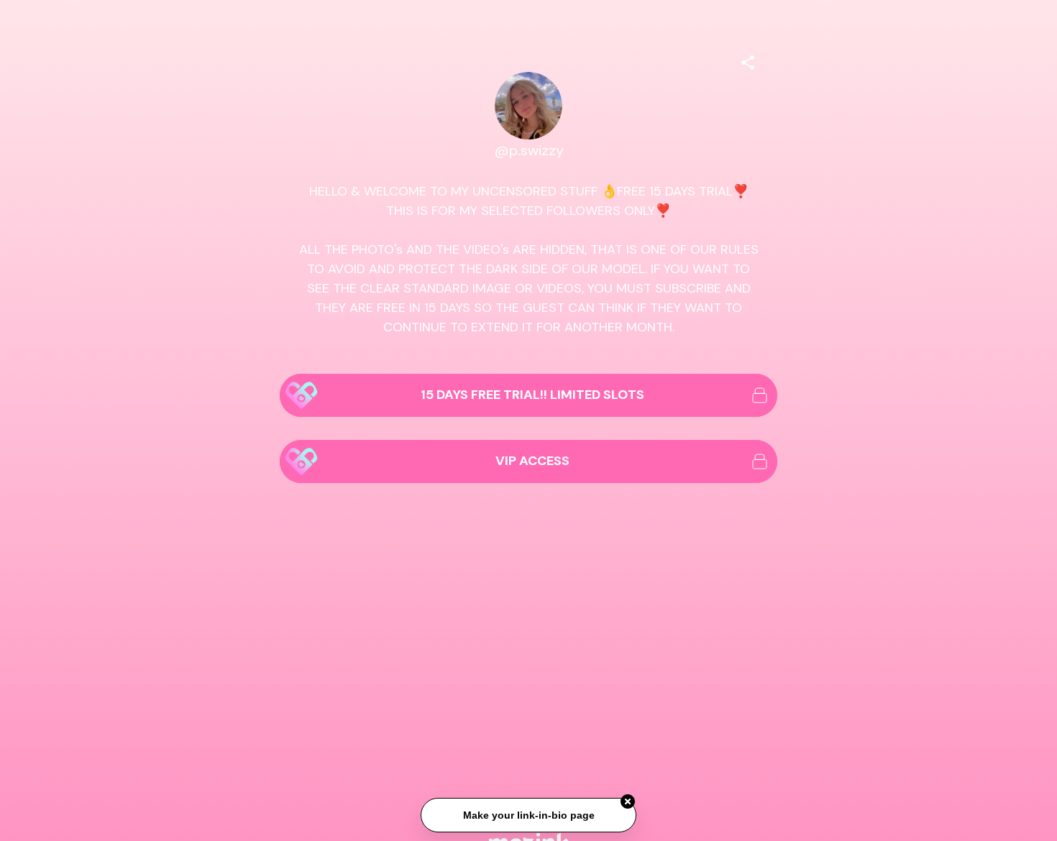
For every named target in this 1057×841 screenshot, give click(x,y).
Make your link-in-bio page (528, 815)
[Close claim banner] (628, 802)
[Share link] (747, 60)
